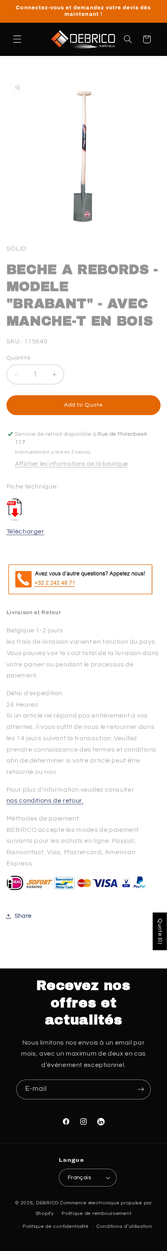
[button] (17, 39)
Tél (10, 531)
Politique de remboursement (96, 1213)
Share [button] (23, 916)
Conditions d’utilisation (124, 1226)
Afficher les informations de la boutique (71, 464)
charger (31, 531)
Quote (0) (160, 931)
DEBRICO (47, 1203)
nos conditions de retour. (45, 800)
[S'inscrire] (141, 1089)
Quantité (18, 358)
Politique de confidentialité (56, 1226)
